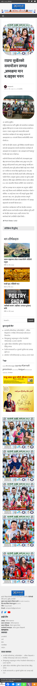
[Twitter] (18, 684)
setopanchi (10, 86)
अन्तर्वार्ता (4, 636)
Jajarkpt (18, 365)
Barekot (4, 366)
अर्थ (2, 639)
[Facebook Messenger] (13, 684)
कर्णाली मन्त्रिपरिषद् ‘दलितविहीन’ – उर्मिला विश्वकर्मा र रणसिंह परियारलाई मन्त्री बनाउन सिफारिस (17, 333)
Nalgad (21, 369)
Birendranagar (10, 366)
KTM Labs (11, 681)
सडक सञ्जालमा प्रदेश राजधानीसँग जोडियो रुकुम (18, 261)
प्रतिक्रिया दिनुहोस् (11, 228)
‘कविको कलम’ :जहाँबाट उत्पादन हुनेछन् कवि (17, 307)
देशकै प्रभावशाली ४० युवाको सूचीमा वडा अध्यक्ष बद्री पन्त (18, 351)
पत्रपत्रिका (4, 645)
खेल (2, 642)
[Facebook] (7, 684)
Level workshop (15, 370)
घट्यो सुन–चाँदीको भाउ (11, 283)
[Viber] (29, 684)
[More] (34, 684)
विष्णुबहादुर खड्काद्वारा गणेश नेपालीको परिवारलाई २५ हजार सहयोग (16, 340)
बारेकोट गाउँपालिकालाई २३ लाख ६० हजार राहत (19, 355)
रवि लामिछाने (10, 373)
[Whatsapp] (23, 684)
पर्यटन (3, 647)
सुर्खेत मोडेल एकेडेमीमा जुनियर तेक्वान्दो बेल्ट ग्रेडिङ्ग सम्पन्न (17, 345)
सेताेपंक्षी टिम (4, 630)
